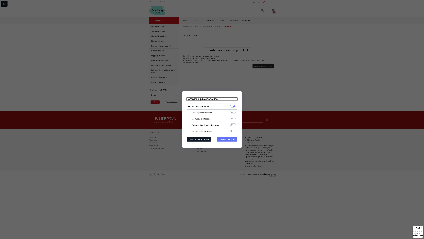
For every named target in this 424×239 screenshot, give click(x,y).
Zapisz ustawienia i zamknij (198, 139)
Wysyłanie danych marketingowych (205, 125)
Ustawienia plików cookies (202, 99)
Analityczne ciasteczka (201, 119)
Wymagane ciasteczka (200, 106)
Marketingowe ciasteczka (202, 113)
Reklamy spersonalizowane (202, 131)
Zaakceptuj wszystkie (227, 139)
